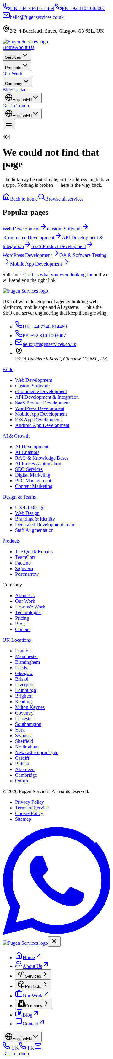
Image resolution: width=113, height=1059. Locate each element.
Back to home (24, 199)
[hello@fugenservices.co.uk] (38, 1048)
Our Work (13, 73)
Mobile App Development (41, 414)
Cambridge (26, 775)
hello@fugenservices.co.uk (49, 344)
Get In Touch (16, 105)
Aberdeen (25, 769)
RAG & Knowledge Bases (41, 458)
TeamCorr (25, 557)
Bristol (21, 679)
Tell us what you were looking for (59, 274)
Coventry (24, 713)
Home (9, 47)
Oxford (22, 780)
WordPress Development (39, 408)
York (20, 729)
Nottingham (27, 746)
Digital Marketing (32, 475)
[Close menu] (54, 941)
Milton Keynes (30, 707)
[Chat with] (56, 933)
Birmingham (27, 662)
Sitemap (23, 819)
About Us (24, 47)
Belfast (22, 763)
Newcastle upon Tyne (36, 752)
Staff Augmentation (34, 530)
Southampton (28, 724)
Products (13, 67)
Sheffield (24, 741)
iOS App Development (38, 419)
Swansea (24, 735)
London (23, 650)
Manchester (26, 656)
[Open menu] (9, 124)
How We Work (30, 606)
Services (13, 57)
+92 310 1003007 (44, 335)
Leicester (24, 718)
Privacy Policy (29, 802)
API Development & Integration (47, 397)
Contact (20, 89)
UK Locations (17, 640)
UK (14, 1048)
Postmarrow (27, 574)
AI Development (31, 446)
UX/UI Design (30, 507)
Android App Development (42, 425)
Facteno (23, 562)
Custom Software (32, 385)
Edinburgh (25, 690)
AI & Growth (16, 436)
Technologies (28, 612)
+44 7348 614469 (45, 326)
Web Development (33, 380)
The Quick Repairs (34, 551)
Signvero (24, 568)
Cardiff (22, 758)
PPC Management (33, 480)
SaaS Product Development (42, 402)
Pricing (22, 618)
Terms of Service (32, 807)
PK (30, 1048)
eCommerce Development (41, 391)
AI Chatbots (27, 452)
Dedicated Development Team (45, 524)
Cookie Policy (29, 813)
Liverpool (25, 684)
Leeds (21, 667)
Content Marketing (33, 486)
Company (13, 83)
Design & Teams (19, 497)
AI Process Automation (38, 463)
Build (8, 369)
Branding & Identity (35, 518)
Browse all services (64, 199)
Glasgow (24, 673)
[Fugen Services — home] (25, 41)
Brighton (24, 696)
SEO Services (29, 469)
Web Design (27, 513)
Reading (23, 701)
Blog (7, 89)
